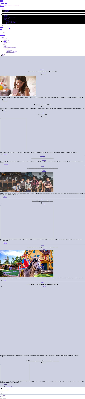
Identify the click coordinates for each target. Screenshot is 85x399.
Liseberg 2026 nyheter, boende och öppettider (42, 201)
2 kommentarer (44, 74)
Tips (2, 14)
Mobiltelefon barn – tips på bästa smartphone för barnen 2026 (42, 71)
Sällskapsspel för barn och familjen (10, 22)
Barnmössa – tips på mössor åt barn (42, 104)
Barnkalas (3, 9)
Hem (2, 8)
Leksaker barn (6, 46)
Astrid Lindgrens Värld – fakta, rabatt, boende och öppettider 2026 (42, 247)
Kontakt (3, 25)
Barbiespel (7, 20)
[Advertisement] (42, 63)
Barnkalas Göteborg (7, 10)
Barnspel (5, 19)
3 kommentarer (44, 171)
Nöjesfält (5, 13)
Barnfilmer (5, 16)
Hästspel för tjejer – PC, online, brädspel (11, 21)
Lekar (6, 23)
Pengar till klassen (6, 18)
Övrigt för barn (42, 69)
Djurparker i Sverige (7, 42)
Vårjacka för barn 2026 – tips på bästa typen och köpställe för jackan (42, 284)
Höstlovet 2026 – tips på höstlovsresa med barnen (42, 158)
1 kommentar (5, 243)
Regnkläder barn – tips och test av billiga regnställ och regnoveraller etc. (42, 360)
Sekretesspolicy (2, 396)
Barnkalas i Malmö (6, 11)
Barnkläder (3, 54)
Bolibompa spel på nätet (9, 50)
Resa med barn (4, 24)
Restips (3, 12)
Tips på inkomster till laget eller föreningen (10, 17)
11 (7, 386)
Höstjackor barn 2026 (42, 114)
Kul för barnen (6, 15)
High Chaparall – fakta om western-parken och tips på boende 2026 (42, 168)
